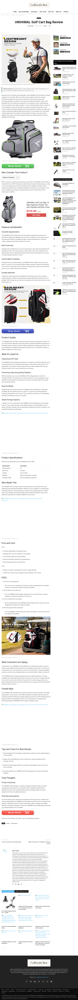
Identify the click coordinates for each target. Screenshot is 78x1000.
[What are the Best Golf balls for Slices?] (56, 113)
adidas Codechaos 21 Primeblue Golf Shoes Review (39, 842)
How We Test (40, 989)
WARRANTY (29, 991)
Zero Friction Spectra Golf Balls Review (11, 842)
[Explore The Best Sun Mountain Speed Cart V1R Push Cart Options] (57, 164)
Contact (65, 11)
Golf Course (61, 991)
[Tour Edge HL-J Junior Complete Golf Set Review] (56, 128)
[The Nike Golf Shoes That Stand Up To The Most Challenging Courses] (57, 76)
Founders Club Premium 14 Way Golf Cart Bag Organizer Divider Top (69, 91)
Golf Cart (8, 15)
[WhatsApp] (42, 29)
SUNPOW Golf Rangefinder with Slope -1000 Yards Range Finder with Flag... (69, 291)
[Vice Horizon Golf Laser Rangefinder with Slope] (57, 233)
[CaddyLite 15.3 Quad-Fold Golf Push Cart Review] (42, 920)
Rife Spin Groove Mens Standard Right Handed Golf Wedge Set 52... (69, 209)
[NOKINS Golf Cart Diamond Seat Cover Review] (42, 900)
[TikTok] (43, 981)
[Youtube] (51, 981)
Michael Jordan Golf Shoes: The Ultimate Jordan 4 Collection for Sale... (69, 69)
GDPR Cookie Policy (32, 989)
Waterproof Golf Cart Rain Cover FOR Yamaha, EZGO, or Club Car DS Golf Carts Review (42, 943)
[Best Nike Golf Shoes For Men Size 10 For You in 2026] (56, 120)
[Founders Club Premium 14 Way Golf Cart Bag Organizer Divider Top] (55, 91)
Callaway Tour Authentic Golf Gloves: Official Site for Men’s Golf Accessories (68, 105)
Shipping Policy (12, 991)
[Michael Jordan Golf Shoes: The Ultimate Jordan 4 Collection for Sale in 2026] (57, 68)
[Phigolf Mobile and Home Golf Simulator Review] (57, 83)
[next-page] (5, 948)
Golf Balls (34, 11)
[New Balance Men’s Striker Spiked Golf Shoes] (57, 134)
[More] (46, 29)
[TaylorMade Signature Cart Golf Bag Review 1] (9, 935)
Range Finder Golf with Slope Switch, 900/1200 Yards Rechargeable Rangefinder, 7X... (69, 269)
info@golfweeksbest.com (42, 977)
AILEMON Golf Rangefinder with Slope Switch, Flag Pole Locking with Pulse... (69, 277)
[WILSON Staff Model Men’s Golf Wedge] (57, 248)
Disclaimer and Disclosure (21, 989)
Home (15, 11)
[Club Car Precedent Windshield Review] (9, 920)
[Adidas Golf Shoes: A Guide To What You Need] (57, 98)
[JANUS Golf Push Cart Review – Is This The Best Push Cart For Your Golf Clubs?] (26, 900)
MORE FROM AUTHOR (21, 891)
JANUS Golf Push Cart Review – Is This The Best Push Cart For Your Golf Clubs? (25, 908)
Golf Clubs (43, 11)
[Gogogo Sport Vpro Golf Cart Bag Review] (26, 920)
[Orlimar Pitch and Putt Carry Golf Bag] (56, 172)
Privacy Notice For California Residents (53, 989)
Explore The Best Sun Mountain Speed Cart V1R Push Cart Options (69, 164)
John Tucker (31, 25)
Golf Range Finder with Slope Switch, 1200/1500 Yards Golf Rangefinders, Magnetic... (68, 192)
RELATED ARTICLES (8, 891)
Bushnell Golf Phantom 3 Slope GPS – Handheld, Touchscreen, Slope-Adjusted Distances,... (69, 240)
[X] (35, 29)
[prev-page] (3, 948)
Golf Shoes (67, 991)
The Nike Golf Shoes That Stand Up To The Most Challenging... (68, 76)
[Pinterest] (38, 29)
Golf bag (7, 823)
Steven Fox (63, 50)
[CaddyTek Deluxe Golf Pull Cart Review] (26, 935)
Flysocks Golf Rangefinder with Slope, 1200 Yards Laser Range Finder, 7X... (69, 255)
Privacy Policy (65, 989)
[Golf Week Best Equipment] (39, 5)
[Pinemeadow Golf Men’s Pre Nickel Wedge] (57, 185)
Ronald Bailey (64, 43)
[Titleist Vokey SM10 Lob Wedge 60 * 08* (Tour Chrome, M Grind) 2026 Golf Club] (57, 284)
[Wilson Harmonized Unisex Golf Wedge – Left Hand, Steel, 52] (57, 262)
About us (58, 11)
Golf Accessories (24, 11)
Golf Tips (51, 11)
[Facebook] (31, 29)
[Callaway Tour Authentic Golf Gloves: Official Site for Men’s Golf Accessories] (56, 106)
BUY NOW (36, 215)
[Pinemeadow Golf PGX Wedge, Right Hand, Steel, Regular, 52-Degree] (57, 226)
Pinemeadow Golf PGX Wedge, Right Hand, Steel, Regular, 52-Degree (68, 225)
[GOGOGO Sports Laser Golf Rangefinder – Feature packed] (56, 157)
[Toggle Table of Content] (17, 177)
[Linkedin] (19, 884)
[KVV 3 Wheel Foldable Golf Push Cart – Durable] (9, 902)
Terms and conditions (21, 991)
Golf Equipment (14, 823)
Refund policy (4, 991)
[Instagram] (16, 884)
